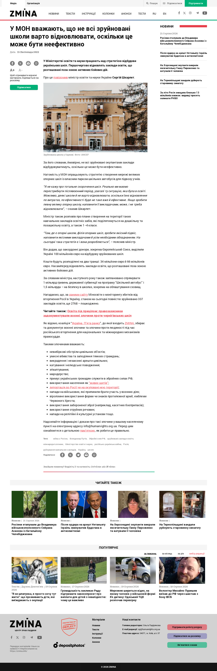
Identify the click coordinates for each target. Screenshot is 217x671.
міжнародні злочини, (53, 444)
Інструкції (89, 13)
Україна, (82, 449)
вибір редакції (197, 553)
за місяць (167, 553)
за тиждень (150, 553)
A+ (12, 70)
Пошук (154, 3)
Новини (54, 13)
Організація (33, 3)
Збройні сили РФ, (97, 438)
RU (154, 13)
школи (91, 449)
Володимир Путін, (78, 438)
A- (21, 70)
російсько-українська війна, (108, 444)
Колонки (108, 13)
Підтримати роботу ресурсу (187, 627)
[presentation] (15, 569)
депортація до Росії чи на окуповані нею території (84, 387)
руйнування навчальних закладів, (59, 449)
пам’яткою (87, 430)
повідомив (60, 77)
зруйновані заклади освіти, (120, 438)
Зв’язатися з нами (187, 644)
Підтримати (196, 3)
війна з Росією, (60, 438)
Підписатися (174, 3)
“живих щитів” (98, 383)
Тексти (70, 13)
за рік (181, 553)
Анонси (126, 13)
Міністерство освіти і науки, (79, 444)
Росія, (126, 444)
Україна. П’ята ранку (86, 323)
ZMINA (129, 323)
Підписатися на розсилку (187, 635)
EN (164, 13)
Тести (142, 13)
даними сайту (78, 294)
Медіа (13, 3)
